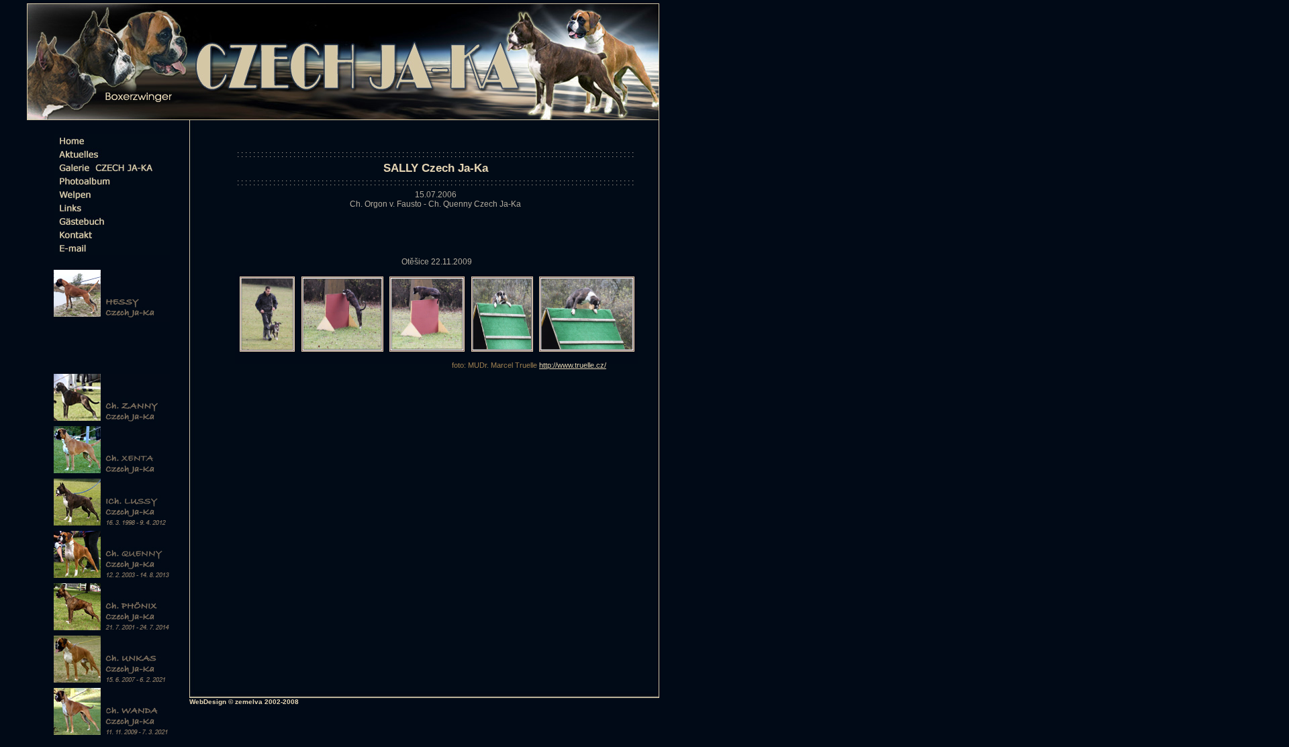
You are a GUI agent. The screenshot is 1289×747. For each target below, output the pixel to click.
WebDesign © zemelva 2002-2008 (244, 701)
